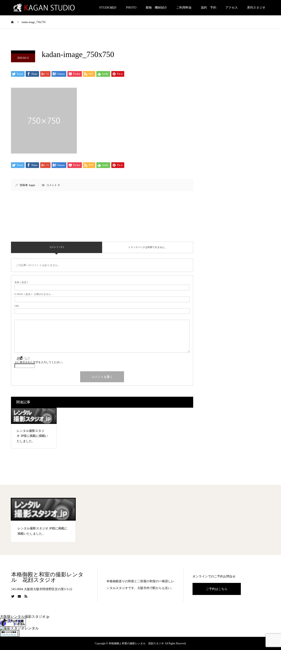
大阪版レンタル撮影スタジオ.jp (24, 616)
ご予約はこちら (216, 589)
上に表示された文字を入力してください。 (39, 362)
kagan (32, 185)
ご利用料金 (184, 7)
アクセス (231, 7)
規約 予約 (208, 7)
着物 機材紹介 (156, 7)
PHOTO (131, 7)
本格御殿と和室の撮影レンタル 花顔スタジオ (47, 577)
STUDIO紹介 (108, 7)
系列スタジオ (256, 7)
